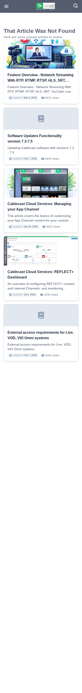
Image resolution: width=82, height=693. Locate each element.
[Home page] (45, 6)
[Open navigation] (6, 6)
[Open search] (75, 5)
